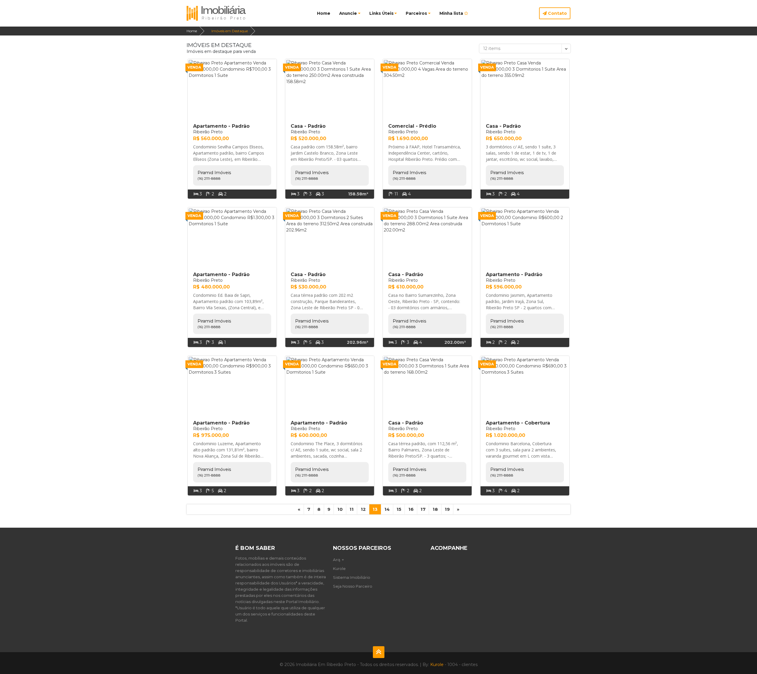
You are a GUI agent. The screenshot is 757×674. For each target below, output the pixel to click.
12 (363, 509)
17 (423, 509)
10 (340, 509)
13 (375, 509)
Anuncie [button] (348, 13)
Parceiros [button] (416, 13)
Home (323, 13)
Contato (557, 13)
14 (387, 509)
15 (399, 509)
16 (411, 509)
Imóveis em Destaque (229, 31)
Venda (194, 67)
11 (352, 509)
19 (447, 509)
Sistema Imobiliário (351, 577)
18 (435, 509)
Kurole (339, 568)
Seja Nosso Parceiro (352, 586)
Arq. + (338, 559)
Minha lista (451, 13)
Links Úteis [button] (381, 13)
